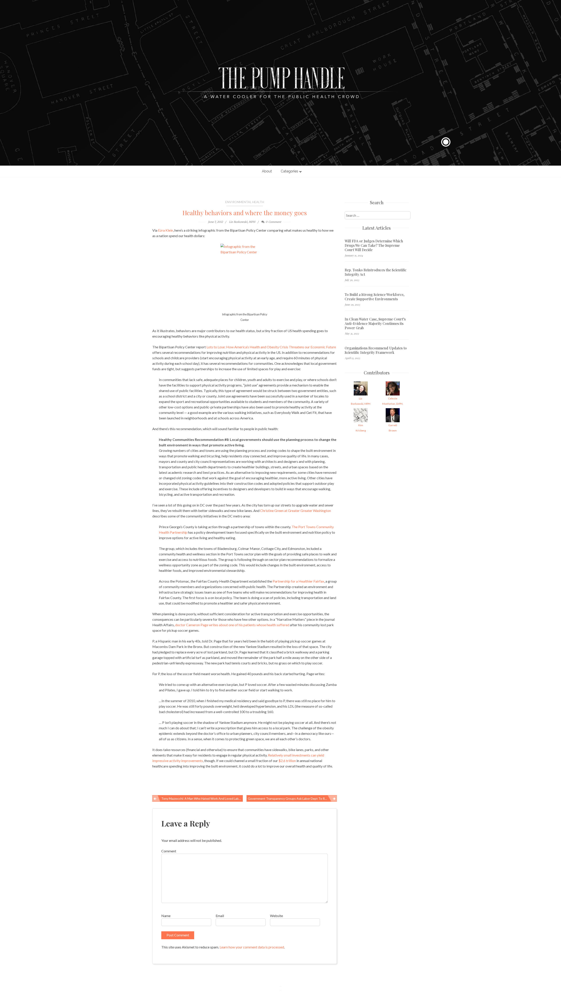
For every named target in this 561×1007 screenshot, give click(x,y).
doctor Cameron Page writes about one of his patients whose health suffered (232, 625)
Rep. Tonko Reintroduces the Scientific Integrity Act (376, 272)
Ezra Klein (165, 230)
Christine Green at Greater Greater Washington (295, 510)
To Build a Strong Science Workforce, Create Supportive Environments (374, 296)
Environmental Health (244, 202)
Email (220, 916)
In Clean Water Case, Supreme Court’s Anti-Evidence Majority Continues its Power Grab (375, 323)
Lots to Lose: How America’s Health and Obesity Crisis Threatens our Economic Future (271, 347)
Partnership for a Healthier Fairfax (298, 581)
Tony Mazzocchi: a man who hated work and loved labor (201, 798)
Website (276, 916)
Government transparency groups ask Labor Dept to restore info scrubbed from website (292, 798)
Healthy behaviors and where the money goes (245, 213)
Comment (168, 851)
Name (165, 916)
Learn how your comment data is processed (252, 947)
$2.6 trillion (287, 760)
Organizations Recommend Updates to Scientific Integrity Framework (376, 350)
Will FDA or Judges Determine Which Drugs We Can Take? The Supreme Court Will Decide (374, 245)
